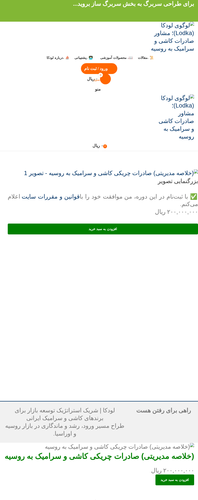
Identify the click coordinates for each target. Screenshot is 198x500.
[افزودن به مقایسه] (187, 491)
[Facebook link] (111, 11)
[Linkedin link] (93, 11)
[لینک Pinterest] (99, 11)
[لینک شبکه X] (105, 11)
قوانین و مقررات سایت (51, 196)
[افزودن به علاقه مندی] (173, 491)
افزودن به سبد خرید (103, 229)
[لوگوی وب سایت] (168, 36)
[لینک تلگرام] (87, 11)
